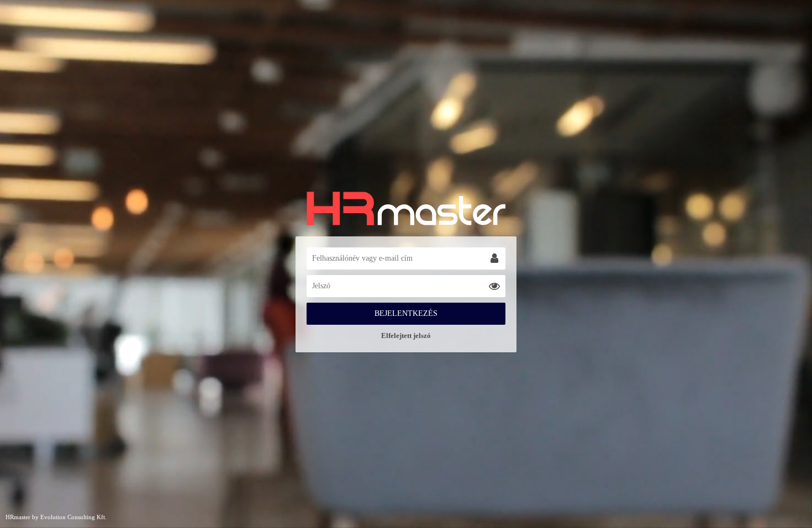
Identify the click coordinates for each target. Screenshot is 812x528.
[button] (494, 258)
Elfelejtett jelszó (406, 335)
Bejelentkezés (406, 313)
